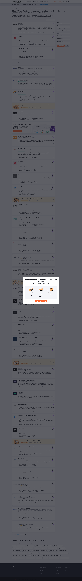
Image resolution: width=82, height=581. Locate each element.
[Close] (58, 278)
